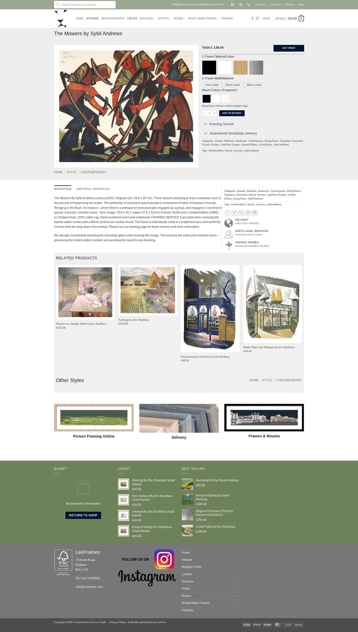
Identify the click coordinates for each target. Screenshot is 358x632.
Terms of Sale (98, 622)
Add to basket (232, 113)
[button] (290, 18)
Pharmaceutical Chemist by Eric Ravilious (205, 356)
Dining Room (271, 141)
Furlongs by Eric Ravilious (133, 319)
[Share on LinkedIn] (255, 213)
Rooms (178, 18)
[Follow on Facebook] (252, 18)
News (301, 4)
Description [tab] (62, 189)
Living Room (265, 144)
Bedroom (229, 141)
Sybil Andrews (281, 144)
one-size (238, 150)
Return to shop (83, 515)
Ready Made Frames (202, 18)
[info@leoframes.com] (233, 4)
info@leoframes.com (89, 586)
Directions (260, 4)
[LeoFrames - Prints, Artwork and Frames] (62, 18)
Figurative (285, 141)
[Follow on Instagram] (257, 18)
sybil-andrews (251, 150)
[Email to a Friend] (241, 213)
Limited (132, 18)
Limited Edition (249, 144)
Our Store (275, 4)
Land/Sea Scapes (230, 144)
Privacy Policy (117, 622)
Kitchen (215, 144)
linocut (228, 150)
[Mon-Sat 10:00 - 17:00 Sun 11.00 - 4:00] (241, 4)
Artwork (92, 18)
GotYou (161, 622)
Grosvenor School (246, 194)
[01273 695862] (249, 4)
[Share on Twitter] (234, 213)
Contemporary (93, 172)
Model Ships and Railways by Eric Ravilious (268, 347)
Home (80, 18)
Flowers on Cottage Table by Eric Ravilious (81, 323)
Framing (227, 18)
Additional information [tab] (93, 189)
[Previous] (56, 318)
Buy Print (288, 48)
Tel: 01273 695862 (88, 578)
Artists (163, 18)
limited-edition (216, 150)
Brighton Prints (113, 18)
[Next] (302, 318)
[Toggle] (205, 124)
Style (71, 172)
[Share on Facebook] (228, 213)
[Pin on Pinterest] (248, 213)
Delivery (289, 4)
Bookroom (241, 141)
